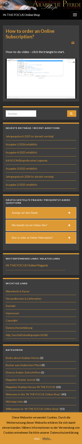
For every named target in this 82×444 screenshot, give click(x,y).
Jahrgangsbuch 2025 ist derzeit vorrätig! (30, 136)
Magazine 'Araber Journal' (21, 379)
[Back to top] (73, 435)
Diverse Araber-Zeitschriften (23, 372)
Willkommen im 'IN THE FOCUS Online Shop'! (32, 408)
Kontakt (11, 305)
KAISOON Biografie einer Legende (26, 160)
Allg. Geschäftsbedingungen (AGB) (27, 335)
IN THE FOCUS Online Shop (21, 14)
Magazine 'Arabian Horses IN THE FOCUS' (31, 387)
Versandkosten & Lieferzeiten (23, 298)
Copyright (12, 320)
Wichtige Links (14, 401)
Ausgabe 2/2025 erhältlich (21, 184)
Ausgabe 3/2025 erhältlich (21, 168)
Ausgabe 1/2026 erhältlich (21, 144)
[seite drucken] (73, 42)
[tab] (41, 212)
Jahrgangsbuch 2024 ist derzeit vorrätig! (30, 176)
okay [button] (37, 438)
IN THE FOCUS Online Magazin (27, 265)
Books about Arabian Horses (23, 357)
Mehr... (47, 438)
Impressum (12, 313)
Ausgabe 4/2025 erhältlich (21, 152)
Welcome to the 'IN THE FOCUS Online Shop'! (33, 394)
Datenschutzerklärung (19, 327)
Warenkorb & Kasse (17, 291)
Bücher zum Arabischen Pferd (23, 365)
